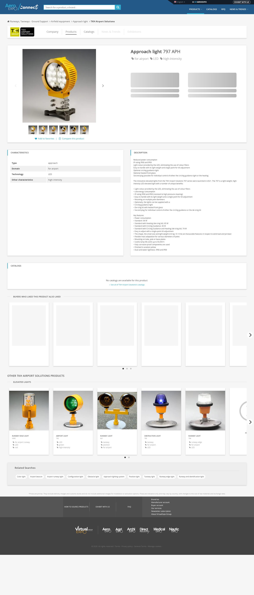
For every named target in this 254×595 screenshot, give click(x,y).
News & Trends (238, 9)
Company (52, 31)
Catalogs (211, 9)
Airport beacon (36, 476)
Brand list (155, 499)
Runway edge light (166, 476)
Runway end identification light (191, 476)
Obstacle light (93, 476)
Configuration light (75, 476)
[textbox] (79, 7)
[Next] (103, 86)
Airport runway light (55, 476)
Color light (21, 476)
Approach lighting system (114, 476)
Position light (134, 476)
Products (194, 9)
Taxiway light (149, 476)
